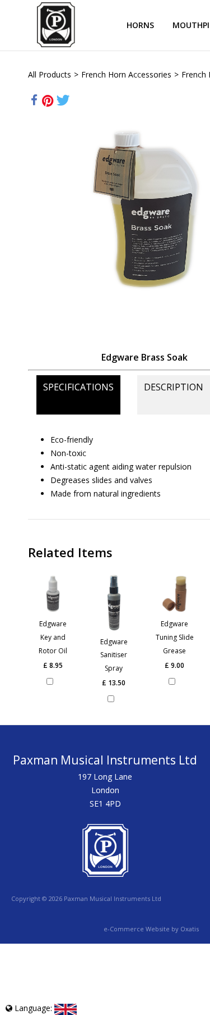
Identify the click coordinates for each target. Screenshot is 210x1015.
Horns (140, 25)
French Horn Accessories (126, 74)
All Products (49, 74)
